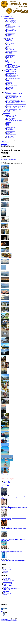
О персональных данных (7, 621)
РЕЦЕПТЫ (6, 591)
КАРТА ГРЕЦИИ (7, 583)
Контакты (9, 16)
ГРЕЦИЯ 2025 (7, 578)
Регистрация (8, 14)
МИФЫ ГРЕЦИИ (7, 582)
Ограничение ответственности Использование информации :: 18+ (9, 620)
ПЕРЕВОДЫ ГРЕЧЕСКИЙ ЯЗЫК (11, 588)
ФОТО (5, 592)
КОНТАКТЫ (6, 568)
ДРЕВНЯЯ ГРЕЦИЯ (8, 580)
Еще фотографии (6, 474)
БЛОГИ (5, 594)
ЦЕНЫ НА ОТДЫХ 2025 (9, 579)
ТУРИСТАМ (6, 481)
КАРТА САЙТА (7, 569)
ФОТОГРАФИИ (7, 482)
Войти (2, 14)
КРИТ (4, 584)
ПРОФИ (5, 484)
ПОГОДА (5, 587)
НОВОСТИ (3, 487)
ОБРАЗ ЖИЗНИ (7, 589)
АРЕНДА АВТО (7, 585)
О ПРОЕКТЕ (6, 567)
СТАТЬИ (5, 572)
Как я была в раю (12, 159)
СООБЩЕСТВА (7, 593)
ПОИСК (5, 571)
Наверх (2, 625)
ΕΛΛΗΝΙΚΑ (4, 16)
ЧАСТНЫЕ (6, 485)
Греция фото (4, 159)
